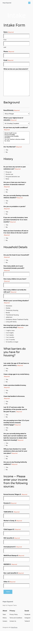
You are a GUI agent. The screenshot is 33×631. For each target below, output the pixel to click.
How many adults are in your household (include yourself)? (14, 268)
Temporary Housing (12, 310)
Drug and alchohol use (13, 176)
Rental (8, 312)
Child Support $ (12, 529)
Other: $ (9, 582)
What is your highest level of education (13, 119)
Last (5, 47)
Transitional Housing (12, 315)
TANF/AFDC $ (11, 512)
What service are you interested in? (16, 69)
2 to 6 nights (10, 333)
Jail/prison (9, 317)
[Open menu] (29, 3)
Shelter (8, 308)
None (7, 179)
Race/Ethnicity (12, 110)
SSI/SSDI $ (10, 564)
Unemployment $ (13, 547)
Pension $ (10, 503)
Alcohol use (9, 174)
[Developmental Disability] (16, 136)
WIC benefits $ (12, 538)
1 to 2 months (10, 337)
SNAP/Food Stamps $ (14, 555)
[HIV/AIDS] (16, 138)
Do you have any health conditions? (16, 128)
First (5, 40)
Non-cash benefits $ (14, 573)
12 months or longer (12, 342)
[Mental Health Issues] (16, 133)
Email (8, 60)
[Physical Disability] (16, 134)
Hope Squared (7, 3)
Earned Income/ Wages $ (15, 494)
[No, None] (16, 141)
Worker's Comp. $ (13, 520)
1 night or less (10, 330)
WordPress (14, 627)
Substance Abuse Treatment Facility (17, 319)
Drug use (8, 172)
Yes (7, 150)
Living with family (11, 322)
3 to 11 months (10, 339)
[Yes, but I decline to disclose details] (16, 139)
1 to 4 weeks (10, 335)
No (7, 152)
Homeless (9, 306)
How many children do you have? (15, 280)
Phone (9, 51)
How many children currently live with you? (15, 291)
